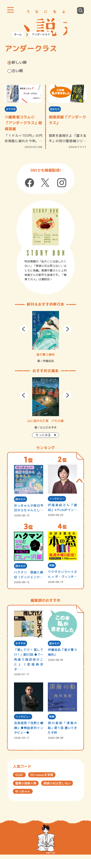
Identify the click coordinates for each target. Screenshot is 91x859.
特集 (51, 565)
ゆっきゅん (22, 791)
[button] (24, 329)
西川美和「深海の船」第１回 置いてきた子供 (62, 728)
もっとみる (43, 435)
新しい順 (19, 62)
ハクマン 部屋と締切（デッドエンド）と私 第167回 (28, 575)
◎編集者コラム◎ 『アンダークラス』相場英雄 (23, 122)
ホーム (18, 34)
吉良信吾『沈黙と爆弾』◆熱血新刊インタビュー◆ (28, 728)
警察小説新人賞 (25, 783)
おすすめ (10, 109)
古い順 (17, 70)
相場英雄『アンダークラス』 (67, 120)
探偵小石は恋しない (57, 783)
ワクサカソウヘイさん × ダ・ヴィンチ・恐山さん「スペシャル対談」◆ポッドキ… (62, 574)
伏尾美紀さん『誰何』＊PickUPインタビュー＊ (62, 507)
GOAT (19, 775)
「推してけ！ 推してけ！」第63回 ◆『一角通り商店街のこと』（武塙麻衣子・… (28, 659)
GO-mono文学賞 (41, 775)
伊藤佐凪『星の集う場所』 (62, 652)
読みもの (55, 109)
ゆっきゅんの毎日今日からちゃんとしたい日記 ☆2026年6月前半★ (28, 508)
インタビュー (57, 499)
